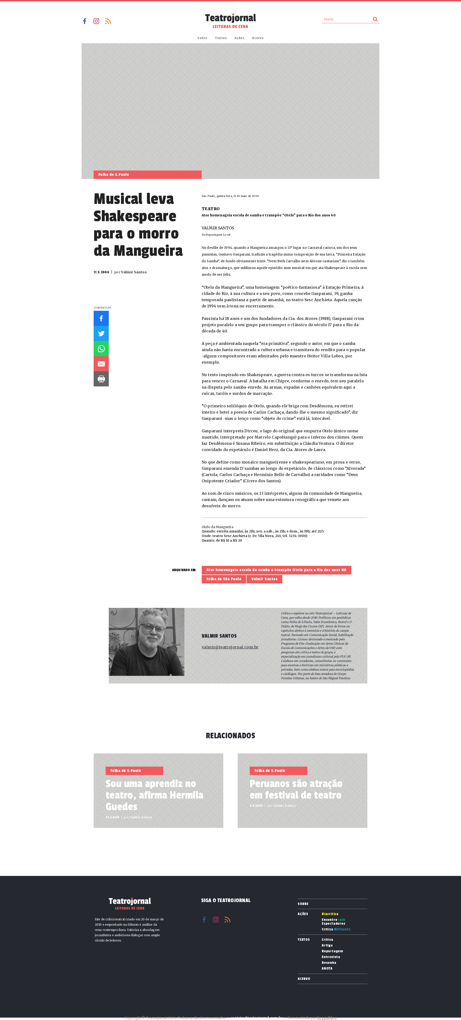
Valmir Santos (264, 579)
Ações (239, 38)
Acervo (258, 38)
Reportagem (332, 951)
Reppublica (327, 1018)
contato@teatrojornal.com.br (256, 1018)
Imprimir (101, 378)
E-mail (101, 363)
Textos (221, 38)
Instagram (96, 21)
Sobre (202, 38)
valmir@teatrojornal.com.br (230, 647)
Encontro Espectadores (333, 922)
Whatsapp (101, 348)
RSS (108, 21)
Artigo (327, 945)
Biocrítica (330, 914)
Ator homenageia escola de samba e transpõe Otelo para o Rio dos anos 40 (276, 570)
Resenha (329, 963)
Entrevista (331, 957)
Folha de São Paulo (223, 579)
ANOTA (327, 969)
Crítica (336, 929)
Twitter (101, 333)
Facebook (84, 21)
